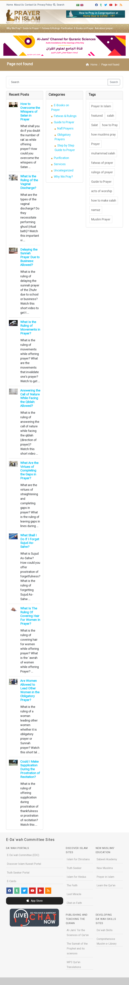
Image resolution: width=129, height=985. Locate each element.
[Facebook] (97, 4)
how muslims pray (103, 134)
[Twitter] (106, 4)
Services (60, 164)
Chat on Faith (74, 903)
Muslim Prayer (100, 219)
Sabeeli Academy (107, 859)
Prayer (95, 144)
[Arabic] (78, 5)
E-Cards (11, 881)
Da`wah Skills (105, 930)
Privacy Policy (44, 4)
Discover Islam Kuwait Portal (24, 863)
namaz (95, 210)
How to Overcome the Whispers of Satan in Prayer (30, 111)
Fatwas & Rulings (51, 28)
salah (110, 115)
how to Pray (110, 125)
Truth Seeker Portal (18, 872)
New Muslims (105, 868)
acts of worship (101, 191)
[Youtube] (111, 4)
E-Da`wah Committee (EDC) (23, 855)
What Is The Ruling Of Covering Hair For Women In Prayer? (30, 616)
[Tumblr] (101, 4)
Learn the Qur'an (106, 885)
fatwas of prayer (102, 163)
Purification (67, 28)
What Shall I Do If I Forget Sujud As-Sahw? (29, 541)
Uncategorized (63, 170)
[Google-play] (116, 4)
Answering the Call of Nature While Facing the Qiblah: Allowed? (30, 398)
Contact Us (30, 4)
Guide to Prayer (31, 28)
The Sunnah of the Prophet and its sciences (77, 948)
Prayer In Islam (101, 106)
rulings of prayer (102, 172)
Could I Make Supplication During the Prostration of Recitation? (30, 769)
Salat (94, 125)
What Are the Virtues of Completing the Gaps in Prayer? (29, 470)
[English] (82, 5)
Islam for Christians (78, 859)
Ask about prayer (104, 28)
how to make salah (103, 200)
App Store (36, 900)
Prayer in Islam (105, 876)
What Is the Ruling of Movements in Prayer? (30, 327)
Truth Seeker (74, 868)
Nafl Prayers (65, 128)
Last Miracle (74, 894)
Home (10, 4)
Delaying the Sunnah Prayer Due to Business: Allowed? (30, 257)
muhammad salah (103, 153)
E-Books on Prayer (84, 28)
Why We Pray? (14, 28)
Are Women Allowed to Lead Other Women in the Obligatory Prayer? (29, 690)
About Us (19, 4)
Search (60, 4)
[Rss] (121, 4)
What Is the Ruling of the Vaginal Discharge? (29, 182)
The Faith (72, 885)
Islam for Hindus (76, 876)
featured (97, 115)
